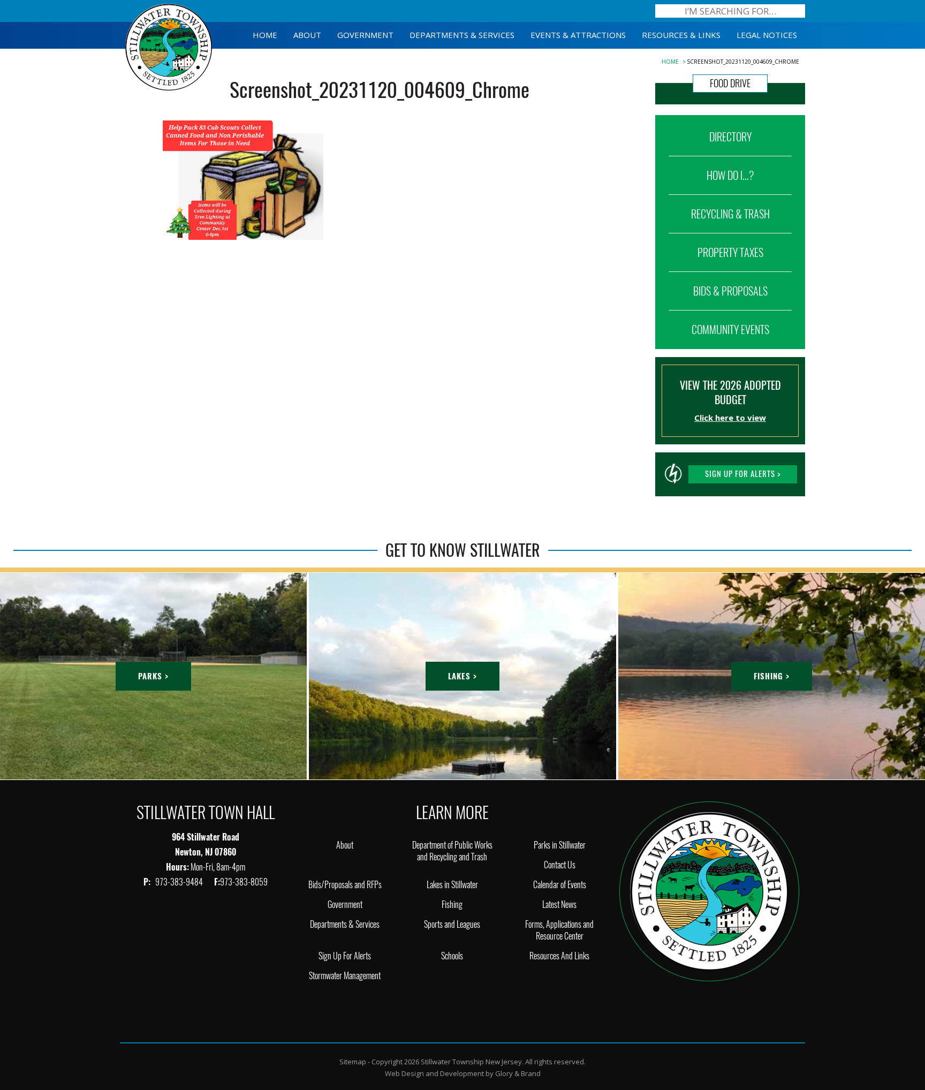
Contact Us (559, 865)
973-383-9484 (179, 882)
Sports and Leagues (452, 924)
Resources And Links (559, 956)
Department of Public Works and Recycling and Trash (452, 850)
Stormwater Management (345, 975)
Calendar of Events (559, 884)
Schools (452, 956)
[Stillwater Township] (709, 890)
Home (670, 61)
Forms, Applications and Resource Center (559, 930)
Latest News (559, 904)
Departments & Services (345, 924)
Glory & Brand (518, 1073)
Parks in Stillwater (560, 845)
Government (345, 904)
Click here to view (730, 417)
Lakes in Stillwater (452, 884)
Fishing (452, 904)
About (344, 845)
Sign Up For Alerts (345, 956)
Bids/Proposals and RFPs (345, 884)
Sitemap (352, 1061)
